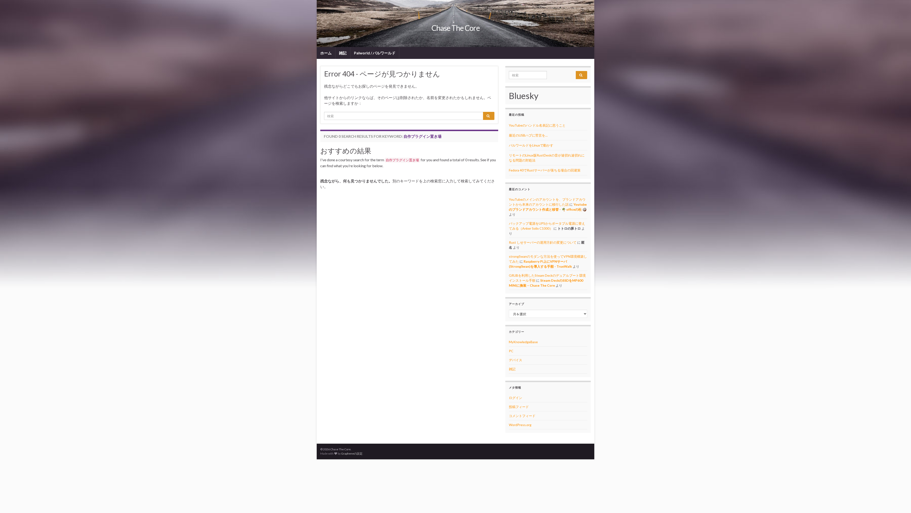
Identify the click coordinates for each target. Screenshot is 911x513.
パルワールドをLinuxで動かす (531, 145)
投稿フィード (519, 407)
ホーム (326, 53)
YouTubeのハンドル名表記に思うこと (537, 125)
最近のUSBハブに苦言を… (528, 135)
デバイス (515, 360)
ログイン (515, 398)
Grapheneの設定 (352, 453)
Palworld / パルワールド (374, 53)
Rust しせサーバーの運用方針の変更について (542, 242)
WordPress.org (520, 425)
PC (511, 351)
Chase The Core (456, 28)
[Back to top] (900, 502)
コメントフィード (522, 416)
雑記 (343, 53)
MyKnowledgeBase (523, 342)
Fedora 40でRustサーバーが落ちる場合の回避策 (545, 170)
